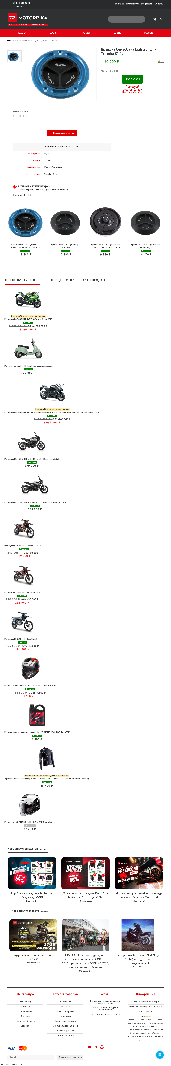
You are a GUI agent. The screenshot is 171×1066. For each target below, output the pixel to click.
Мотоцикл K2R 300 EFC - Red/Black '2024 (22, 592)
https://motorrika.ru (138, 1036)
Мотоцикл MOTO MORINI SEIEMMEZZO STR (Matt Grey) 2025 (31, 459)
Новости (25, 1007)
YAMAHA (65, 1007)
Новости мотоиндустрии (23, 849)
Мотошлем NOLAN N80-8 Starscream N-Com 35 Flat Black (30, 686)
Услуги (105, 994)
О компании (119, 4)
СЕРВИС (117, 33)
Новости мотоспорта (25, 911)
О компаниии (25, 1012)
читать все (44, 849)
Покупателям (132, 4)
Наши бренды (25, 1002)
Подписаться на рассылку (70, 1057)
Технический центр (25, 1021)
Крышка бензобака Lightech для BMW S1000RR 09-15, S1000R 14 (25, 246)
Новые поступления (22, 280)
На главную (25, 994)
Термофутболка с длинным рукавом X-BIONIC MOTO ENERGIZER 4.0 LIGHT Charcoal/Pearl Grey (46, 779)
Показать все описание (63, 133)
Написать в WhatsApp (132, 92)
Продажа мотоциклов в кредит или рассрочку (105, 1002)
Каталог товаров (65, 994)
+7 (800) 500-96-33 (21, 3)
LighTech (11, 41)
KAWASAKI (65, 1002)
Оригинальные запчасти (65, 1026)
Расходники (65, 1016)
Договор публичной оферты (145, 1002)
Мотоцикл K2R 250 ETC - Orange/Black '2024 (23, 546)
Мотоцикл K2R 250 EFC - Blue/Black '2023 (22, 639)
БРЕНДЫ (85, 33)
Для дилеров (146, 4)
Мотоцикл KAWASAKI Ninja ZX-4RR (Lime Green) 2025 (28, 319)
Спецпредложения (61, 280)
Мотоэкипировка (65, 1012)
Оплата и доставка (65, 1031)
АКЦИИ (53, 33)
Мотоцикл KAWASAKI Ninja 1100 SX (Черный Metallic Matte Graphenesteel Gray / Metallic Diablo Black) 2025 (52, 412)
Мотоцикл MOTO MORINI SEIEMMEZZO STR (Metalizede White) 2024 (35, 502)
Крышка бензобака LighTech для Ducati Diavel (65, 246)
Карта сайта (145, 1012)
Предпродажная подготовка (105, 1014)
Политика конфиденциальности (145, 1007)
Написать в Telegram (132, 89)
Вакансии (25, 1026)
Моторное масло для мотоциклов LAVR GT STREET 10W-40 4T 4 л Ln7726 (37, 732)
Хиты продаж (93, 280)
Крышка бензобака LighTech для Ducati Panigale (145, 246)
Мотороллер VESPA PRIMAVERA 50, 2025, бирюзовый (28, 366)
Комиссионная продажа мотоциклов (105, 1008)
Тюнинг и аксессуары (65, 1021)
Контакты (158, 4)
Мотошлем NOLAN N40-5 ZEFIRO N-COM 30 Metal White (29, 822)
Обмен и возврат (65, 1036)
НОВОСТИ (148, 33)
